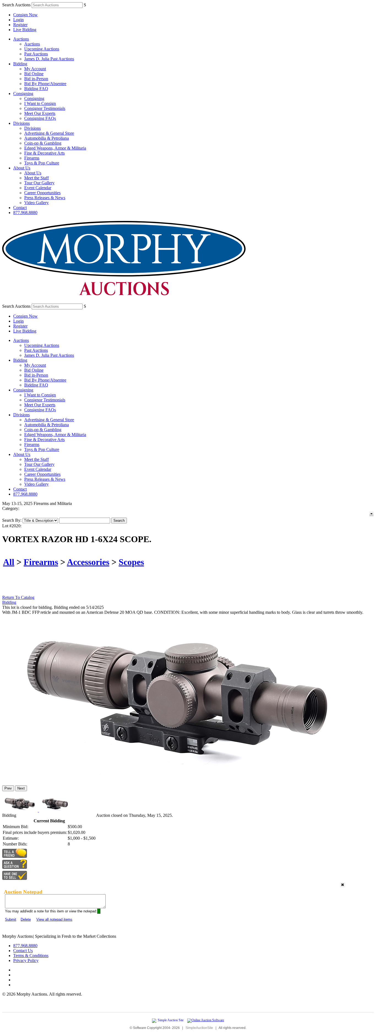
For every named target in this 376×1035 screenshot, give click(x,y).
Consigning (23, 93)
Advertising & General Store (49, 133)
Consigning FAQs (40, 118)
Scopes (131, 562)
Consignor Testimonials (44, 108)
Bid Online (33, 73)
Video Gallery (36, 202)
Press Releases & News (44, 197)
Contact (20, 207)
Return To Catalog (18, 597)
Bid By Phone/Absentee (45, 83)
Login (18, 19)
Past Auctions (36, 54)
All (8, 562)
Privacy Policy (26, 960)
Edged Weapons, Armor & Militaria (55, 148)
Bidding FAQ (36, 88)
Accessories (88, 562)
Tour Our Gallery (39, 182)
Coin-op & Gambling (42, 143)
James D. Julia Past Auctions (49, 58)
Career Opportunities (42, 192)
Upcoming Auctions (41, 49)
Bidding (20, 63)
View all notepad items (54, 919)
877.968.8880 (25, 212)
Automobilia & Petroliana (46, 138)
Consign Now (25, 14)
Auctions (21, 39)
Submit (10, 919)
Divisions (21, 123)
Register (20, 24)
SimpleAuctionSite (199, 1028)
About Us (21, 168)
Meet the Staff (36, 177)
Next (21, 788)
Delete (26, 919)
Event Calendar (37, 187)
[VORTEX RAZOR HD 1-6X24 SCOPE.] (180, 778)
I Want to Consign (40, 103)
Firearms (31, 158)
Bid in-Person (36, 78)
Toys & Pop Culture (41, 163)
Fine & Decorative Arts (44, 153)
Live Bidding (24, 29)
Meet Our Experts (39, 113)
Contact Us (23, 950)
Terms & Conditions (30, 955)
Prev (8, 788)
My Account (35, 68)
